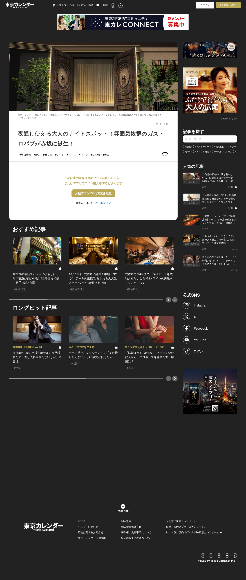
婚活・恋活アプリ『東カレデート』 (186, 526)
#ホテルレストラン (223, 151)
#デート (188, 151)
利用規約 (126, 521)
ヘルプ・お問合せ (88, 526)
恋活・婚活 (86, 5)
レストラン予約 (64, 5)
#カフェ (232, 146)
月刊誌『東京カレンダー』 (181, 521)
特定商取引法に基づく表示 (136, 538)
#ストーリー (203, 146)
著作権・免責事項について (136, 532)
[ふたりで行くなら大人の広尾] (210, 89)
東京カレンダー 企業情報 (92, 538)
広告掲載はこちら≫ (229, 118)
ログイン (205, 5)
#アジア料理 (203, 151)
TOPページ (84, 521)
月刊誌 (103, 5)
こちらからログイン (99, 202)
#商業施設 (219, 146)
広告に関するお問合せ (90, 532)
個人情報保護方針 (131, 526)
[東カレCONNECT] (123, 22)
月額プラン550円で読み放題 (93, 193)
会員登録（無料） (228, 5)
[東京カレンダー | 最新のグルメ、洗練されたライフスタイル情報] (28, 5)
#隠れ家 (188, 146)
